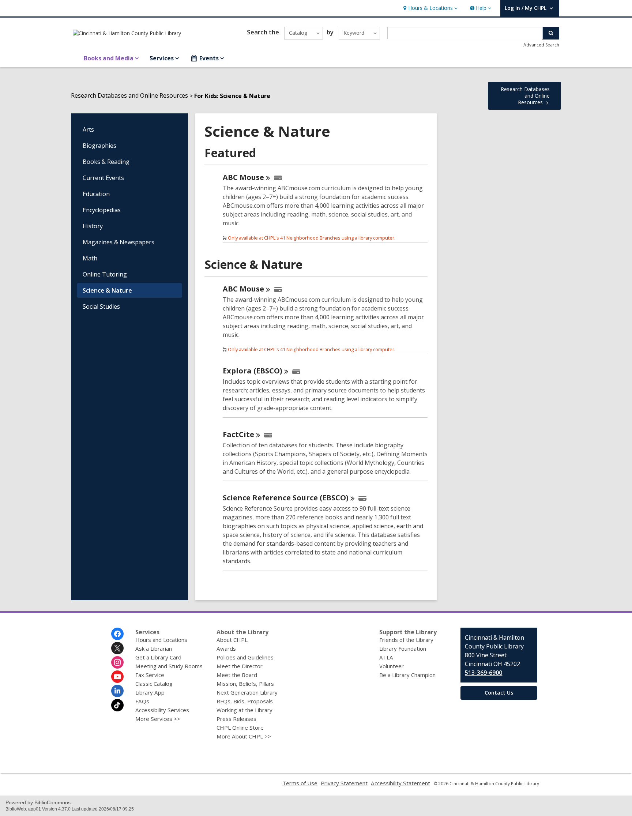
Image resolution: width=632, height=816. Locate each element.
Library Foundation (402, 648)
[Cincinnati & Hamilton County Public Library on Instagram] (117, 662)
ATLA (386, 657)
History (93, 226)
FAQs (142, 701)
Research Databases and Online (525, 96)
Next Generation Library (247, 692)
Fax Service (149, 674)
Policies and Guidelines (245, 657)
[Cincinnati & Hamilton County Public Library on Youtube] (117, 676)
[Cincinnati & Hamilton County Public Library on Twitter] (117, 648)
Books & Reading (106, 162)
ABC (243, 177)
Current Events (103, 178)
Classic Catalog (154, 683)
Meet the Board (237, 674)
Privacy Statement (344, 783)
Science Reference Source (286, 498)
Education (96, 194)
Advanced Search (541, 45)
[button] (429, 8)
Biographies (99, 146)
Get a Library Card (158, 657)
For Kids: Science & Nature (232, 96)
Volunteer (391, 666)
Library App (150, 692)
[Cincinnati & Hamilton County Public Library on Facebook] (117, 634)
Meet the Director (240, 666)
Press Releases (236, 718)
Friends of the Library (406, 639)
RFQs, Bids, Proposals (245, 701)
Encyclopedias (102, 210)
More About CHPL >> (244, 736)
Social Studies (101, 306)
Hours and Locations (161, 639)
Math (90, 258)
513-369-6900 (483, 673)
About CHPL (232, 639)
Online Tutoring (105, 274)
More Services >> (157, 718)
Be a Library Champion (407, 674)
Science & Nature (107, 290)
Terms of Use (299, 783)
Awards (226, 648)
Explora (252, 371)
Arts (88, 129)
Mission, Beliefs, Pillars (245, 683)
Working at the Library (244, 710)
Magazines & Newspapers (118, 242)
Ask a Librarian (153, 648)
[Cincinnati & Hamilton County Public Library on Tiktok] (117, 705)
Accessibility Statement (400, 783)
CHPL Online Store (240, 727)
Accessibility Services (162, 710)
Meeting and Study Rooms (169, 666)
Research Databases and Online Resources (129, 95)
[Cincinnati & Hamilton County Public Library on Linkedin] (117, 691)
